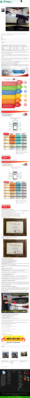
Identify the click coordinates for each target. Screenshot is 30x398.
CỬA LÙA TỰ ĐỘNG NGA (9, 375)
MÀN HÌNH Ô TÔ (9, 377)
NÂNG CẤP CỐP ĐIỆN (9, 373)
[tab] (15, 42)
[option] (3, 10)
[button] (15, 42)
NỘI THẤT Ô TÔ (9, 381)
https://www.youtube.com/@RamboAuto (23, 390)
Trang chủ (2, 6)
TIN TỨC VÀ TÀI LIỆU (9, 383)
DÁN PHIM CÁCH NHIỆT (9, 379)
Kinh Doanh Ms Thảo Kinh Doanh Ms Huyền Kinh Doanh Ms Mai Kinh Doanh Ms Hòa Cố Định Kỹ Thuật (15, 397)
